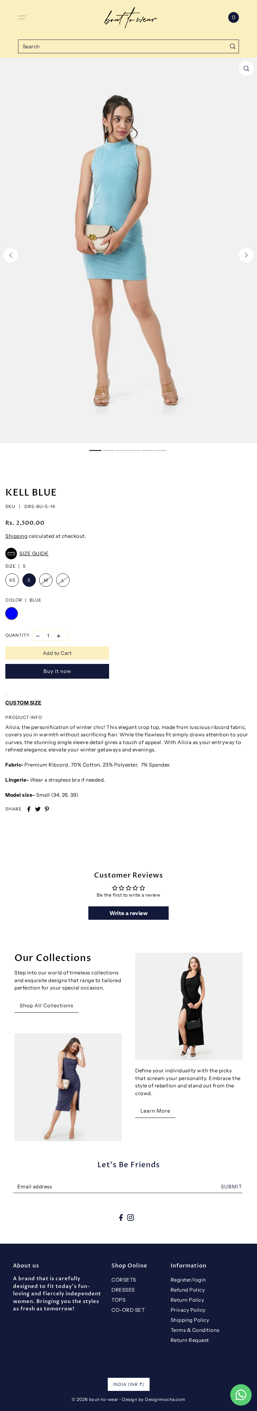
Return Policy (187, 1300)
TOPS (118, 1300)
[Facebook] (121, 1217)
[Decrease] (37, 635)
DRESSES (123, 1290)
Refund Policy (188, 1290)
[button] (127, 554)
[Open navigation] (22, 17)
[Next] (246, 255)
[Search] (232, 46)
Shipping (16, 536)
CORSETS (123, 1280)
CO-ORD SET (128, 1310)
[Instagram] (130, 1217)
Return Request (190, 1340)
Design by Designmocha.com (153, 1399)
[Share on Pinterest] (47, 809)
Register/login (188, 1280)
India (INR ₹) (128, 1384)
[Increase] (59, 635)
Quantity (17, 635)
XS (12, 580)
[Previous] (10, 255)
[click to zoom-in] (246, 68)
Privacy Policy (188, 1310)
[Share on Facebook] (28, 809)
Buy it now (57, 671)
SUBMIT (231, 1186)
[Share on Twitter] (37, 809)
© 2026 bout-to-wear (95, 1399)
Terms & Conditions (195, 1330)
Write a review (128, 913)
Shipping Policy (190, 1320)
